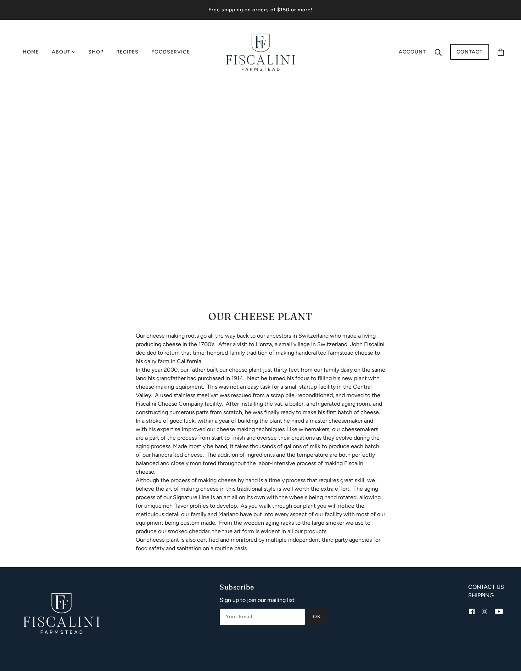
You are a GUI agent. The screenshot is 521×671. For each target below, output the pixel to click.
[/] (261, 51)
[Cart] (501, 52)
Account (412, 52)
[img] (471, 611)
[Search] (438, 52)
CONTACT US (486, 586)
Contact (469, 52)
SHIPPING (481, 595)
